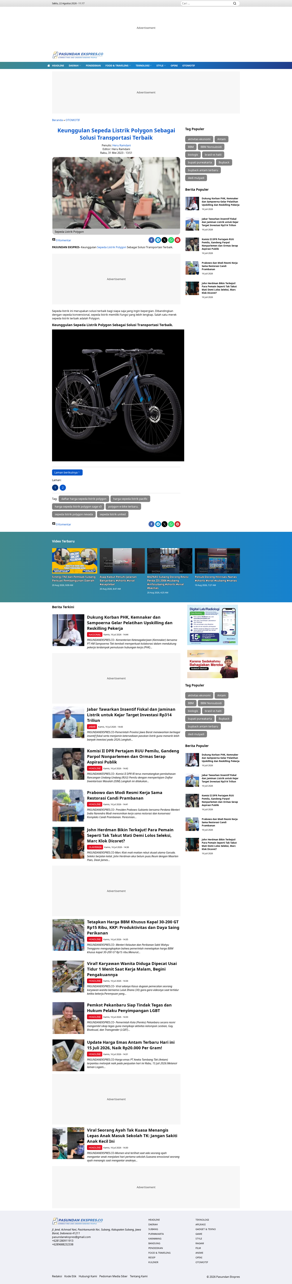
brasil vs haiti (213, 154)
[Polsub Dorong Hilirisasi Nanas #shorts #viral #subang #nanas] (217, 560)
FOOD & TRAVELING (116, 65)
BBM (191, 147)
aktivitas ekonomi (199, 139)
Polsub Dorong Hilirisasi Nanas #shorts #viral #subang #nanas (216, 578)
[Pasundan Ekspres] (77, 55)
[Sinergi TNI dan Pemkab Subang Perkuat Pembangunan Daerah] (74, 560)
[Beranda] (48, 65)
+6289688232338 (62, 1244)
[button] (75, 65)
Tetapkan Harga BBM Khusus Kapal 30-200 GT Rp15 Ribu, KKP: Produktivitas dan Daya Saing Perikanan (133, 927)
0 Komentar (63, 240)
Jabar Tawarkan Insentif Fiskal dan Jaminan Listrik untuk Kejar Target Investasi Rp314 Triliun (220, 222)
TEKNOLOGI (142, 65)
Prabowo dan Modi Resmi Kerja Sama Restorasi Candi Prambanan (220, 266)
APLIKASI (201, 1224)
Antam (221, 139)
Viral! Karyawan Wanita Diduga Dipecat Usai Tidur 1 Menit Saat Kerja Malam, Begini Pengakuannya (132, 969)
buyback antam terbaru (203, 170)
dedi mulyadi (196, 178)
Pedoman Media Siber (113, 1276)
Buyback (224, 162)
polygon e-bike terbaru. (123, 506)
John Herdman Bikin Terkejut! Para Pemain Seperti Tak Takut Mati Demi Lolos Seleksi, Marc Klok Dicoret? (219, 288)
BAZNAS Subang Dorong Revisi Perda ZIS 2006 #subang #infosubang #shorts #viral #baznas (167, 582)
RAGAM (200, 1243)
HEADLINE (58, 65)
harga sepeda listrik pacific (130, 499)
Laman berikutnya (66, 472)
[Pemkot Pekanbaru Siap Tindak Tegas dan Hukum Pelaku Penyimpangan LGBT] (68, 1018)
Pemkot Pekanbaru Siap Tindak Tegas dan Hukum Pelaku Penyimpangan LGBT (129, 1007)
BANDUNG (154, 1243)
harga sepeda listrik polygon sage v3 (78, 506)
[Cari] (235, 3)
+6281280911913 (62, 1241)
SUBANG (153, 1229)
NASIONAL (95, 634)
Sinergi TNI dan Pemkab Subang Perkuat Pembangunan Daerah (73, 578)
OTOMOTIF (188, 65)
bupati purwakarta (200, 162)
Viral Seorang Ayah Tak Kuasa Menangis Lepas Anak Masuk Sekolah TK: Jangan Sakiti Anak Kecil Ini (132, 1135)
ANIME (199, 1252)
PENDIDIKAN (93, 65)
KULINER (153, 1262)
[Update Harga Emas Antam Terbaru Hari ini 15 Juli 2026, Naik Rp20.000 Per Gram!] (68, 1055)
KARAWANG (154, 1238)
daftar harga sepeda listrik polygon (83, 499)
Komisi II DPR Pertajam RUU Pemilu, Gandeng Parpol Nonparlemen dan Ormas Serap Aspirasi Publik (220, 244)
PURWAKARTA (156, 1233)
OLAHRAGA (95, 847)
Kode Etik (70, 1276)
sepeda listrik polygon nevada (74, 514)
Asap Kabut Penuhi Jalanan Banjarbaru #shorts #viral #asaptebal (118, 580)
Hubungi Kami (88, 1276)
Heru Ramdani (121, 145)
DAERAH (74, 65)
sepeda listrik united (113, 514)
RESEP (151, 1257)
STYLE (159, 65)
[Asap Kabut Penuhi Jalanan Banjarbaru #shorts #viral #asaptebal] (122, 560)
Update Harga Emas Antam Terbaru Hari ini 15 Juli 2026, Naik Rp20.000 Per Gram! (131, 1044)
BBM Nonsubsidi (211, 147)
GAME (199, 1233)
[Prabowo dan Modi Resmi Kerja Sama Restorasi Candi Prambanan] (192, 268)
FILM (198, 1248)
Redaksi (57, 1276)
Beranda (57, 120)
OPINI (174, 65)
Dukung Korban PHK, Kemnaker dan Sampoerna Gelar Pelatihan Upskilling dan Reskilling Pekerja (220, 201)
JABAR (92, 726)
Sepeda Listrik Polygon (111, 247)
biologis (193, 154)
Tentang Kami (139, 1276)
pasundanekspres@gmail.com (71, 1237)
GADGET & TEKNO (206, 1229)
